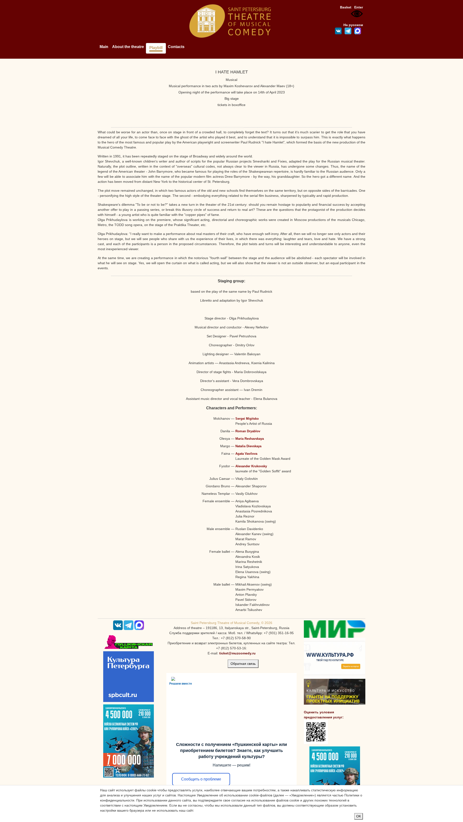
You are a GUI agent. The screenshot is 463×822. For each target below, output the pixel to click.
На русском (353, 25)
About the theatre (128, 47)
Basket (345, 7)
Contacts (176, 47)
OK (358, 816)
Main (104, 47)
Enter (358, 7)
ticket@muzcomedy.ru (237, 653)
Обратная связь (243, 664)
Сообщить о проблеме (201, 779)
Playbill (156, 48)
